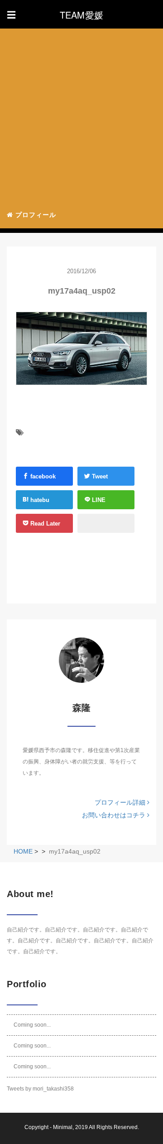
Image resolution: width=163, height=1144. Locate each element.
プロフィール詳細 (121, 802)
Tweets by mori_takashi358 (40, 1089)
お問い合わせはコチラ (114, 815)
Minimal (62, 1127)
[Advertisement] (81, 116)
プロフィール (34, 214)
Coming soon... (32, 1025)
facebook (42, 476)
